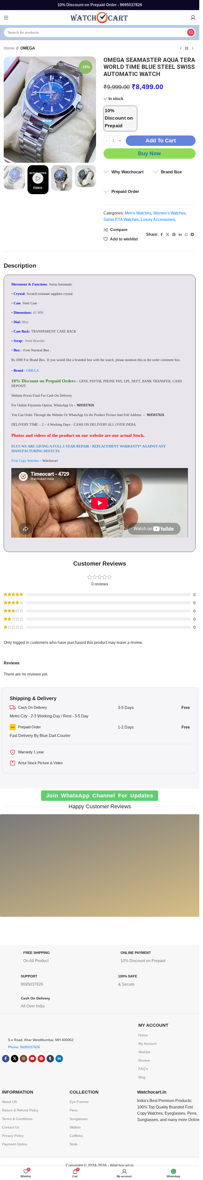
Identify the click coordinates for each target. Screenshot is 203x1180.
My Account (147, 1044)
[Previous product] (181, 49)
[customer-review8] (125, 869)
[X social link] (167, 234)
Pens (73, 1110)
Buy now (149, 153)
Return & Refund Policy (20, 1110)
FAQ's (143, 1069)
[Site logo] (99, 17)
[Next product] (193, 49)
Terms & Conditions (17, 1119)
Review (144, 1060)
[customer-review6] (73, 869)
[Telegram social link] (192, 234)
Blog (141, 1077)
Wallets (75, 1127)
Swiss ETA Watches (121, 219)
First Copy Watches (25, 461)
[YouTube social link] (32, 1058)
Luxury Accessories (158, 219)
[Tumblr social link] (50, 1058)
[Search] (191, 32)
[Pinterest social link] (174, 234)
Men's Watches (138, 213)
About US (9, 1102)
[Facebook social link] (161, 234)
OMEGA (27, 48)
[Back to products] (187, 49)
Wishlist (144, 1052)
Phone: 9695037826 (24, 1047)
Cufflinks (76, 1136)
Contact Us (10, 1127)
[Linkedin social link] (180, 234)
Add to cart (161, 140)
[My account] (193, 18)
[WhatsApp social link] (186, 234)
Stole (73, 1144)
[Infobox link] (52, 957)
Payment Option (14, 1144)
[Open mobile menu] (6, 18)
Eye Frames (79, 1102)
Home (9, 48)
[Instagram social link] (23, 1058)
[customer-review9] (178, 869)
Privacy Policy (13, 1136)
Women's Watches (169, 213)
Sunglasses (79, 1119)
